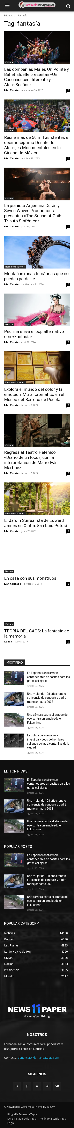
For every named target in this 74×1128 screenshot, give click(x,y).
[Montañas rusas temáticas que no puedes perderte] (37, 252)
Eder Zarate (11, 90)
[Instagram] (47, 1086)
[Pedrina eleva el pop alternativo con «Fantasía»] (37, 310)
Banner (9, 571)
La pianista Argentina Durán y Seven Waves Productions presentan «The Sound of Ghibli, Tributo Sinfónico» (34, 213)
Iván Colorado (12, 583)
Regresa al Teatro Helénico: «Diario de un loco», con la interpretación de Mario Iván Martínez (31, 460)
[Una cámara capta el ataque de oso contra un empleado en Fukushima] (14, 720)
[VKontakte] (57, 1086)
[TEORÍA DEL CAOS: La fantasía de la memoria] (37, 609)
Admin (8, 641)
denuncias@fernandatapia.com (38, 1057)
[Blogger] (17, 1086)
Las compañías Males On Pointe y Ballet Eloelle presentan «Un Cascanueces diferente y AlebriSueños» (36, 77)
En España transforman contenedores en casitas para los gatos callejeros (48, 676)
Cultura (9, 62)
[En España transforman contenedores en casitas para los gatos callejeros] (14, 678)
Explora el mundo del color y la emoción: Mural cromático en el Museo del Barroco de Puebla (34, 394)
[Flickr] (37, 1086)
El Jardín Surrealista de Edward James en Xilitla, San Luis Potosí (35, 523)
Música (9, 324)
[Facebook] (27, 1086)
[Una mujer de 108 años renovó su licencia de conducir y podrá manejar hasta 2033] (14, 699)
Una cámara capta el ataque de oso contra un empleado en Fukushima (47, 718)
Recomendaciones (15, 266)
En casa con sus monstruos (30, 578)
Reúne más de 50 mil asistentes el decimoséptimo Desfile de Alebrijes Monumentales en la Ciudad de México (36, 145)
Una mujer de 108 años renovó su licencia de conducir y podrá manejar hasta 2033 (47, 697)
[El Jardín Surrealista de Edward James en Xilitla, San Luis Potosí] (37, 498)
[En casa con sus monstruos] (37, 556)
